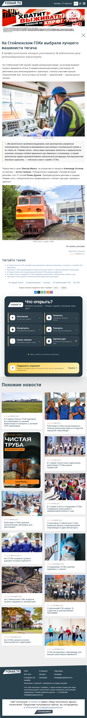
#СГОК (76, 282)
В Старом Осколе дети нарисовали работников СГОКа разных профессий (34, 272)
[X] (38, 292)
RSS (26, 671)
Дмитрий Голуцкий (77, 251)
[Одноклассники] (48, 292)
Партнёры (58, 671)
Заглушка (43, 677)
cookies (44, 687)
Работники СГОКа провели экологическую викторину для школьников (32, 277)
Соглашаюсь (44, 711)
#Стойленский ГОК (62, 282)
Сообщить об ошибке (29, 678)
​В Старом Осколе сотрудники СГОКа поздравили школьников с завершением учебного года (41, 274)
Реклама (57, 674)
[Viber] (51, 292)
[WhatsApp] (42, 292)
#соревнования (33, 282)
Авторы (42, 674)
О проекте (43, 671)
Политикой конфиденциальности (44, 707)
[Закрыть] (83, 35)
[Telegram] (45, 292)
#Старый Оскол (15, 282)
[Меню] (84, 3)
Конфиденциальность (63, 677)
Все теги (27, 674)
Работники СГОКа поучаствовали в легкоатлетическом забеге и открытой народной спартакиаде (43, 270)
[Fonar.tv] (12, 3)
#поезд (46, 282)
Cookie (33, 701)
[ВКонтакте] (35, 292)
